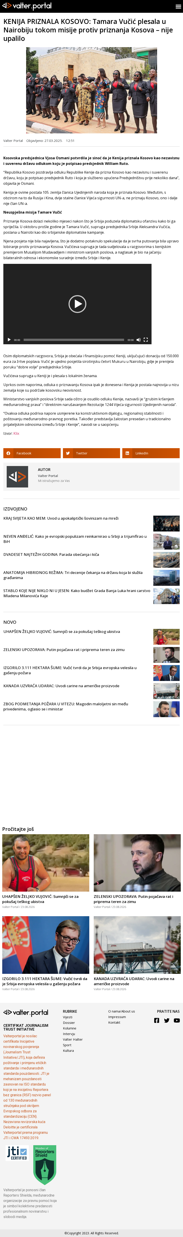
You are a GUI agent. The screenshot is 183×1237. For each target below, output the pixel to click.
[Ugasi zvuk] (138, 340)
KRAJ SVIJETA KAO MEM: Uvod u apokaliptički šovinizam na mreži (61, 518)
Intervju (69, 1033)
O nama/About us (121, 1011)
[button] (77, 304)
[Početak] (9, 340)
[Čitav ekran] (145, 340)
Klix (16, 433)
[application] (77, 304)
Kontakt (114, 1022)
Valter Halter (73, 1039)
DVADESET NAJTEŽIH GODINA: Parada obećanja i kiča (51, 554)
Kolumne (69, 1028)
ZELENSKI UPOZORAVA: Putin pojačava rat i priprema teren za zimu (64, 649)
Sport (67, 1045)
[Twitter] (167, 1020)
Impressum (117, 1016)
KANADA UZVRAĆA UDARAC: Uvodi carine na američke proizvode (61, 685)
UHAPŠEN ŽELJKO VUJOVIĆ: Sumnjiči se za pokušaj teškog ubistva (61, 631)
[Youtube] (177, 1020)
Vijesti (67, 1017)
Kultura (68, 1050)
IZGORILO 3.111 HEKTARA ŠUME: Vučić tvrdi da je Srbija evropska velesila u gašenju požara (44, 981)
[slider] (74, 340)
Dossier (69, 1022)
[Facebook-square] (157, 1020)
